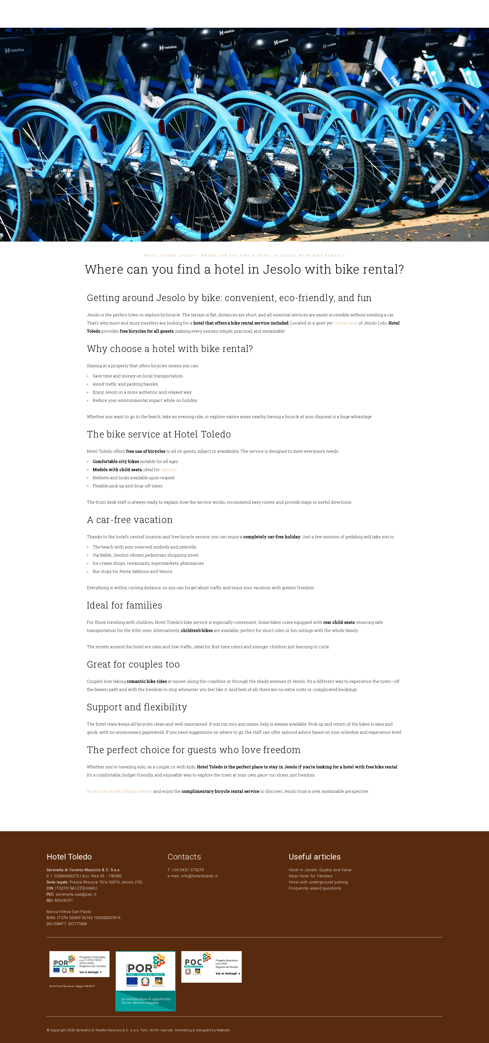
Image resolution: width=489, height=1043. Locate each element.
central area (346, 323)
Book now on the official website (119, 791)
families (169, 469)
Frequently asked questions (315, 888)
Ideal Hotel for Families (311, 876)
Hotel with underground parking (318, 882)
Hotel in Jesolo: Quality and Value (320, 870)
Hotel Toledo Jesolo (170, 255)
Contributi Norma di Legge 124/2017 (72, 986)
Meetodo (223, 1030)
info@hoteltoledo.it (199, 876)
